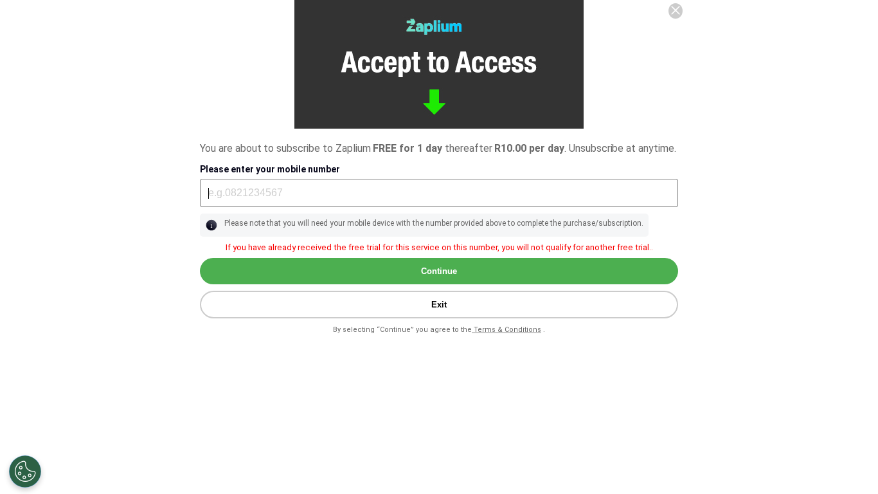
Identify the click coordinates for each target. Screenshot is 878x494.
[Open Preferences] (25, 471)
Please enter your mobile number (270, 169)
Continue (439, 271)
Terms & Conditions (506, 329)
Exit (439, 304)
